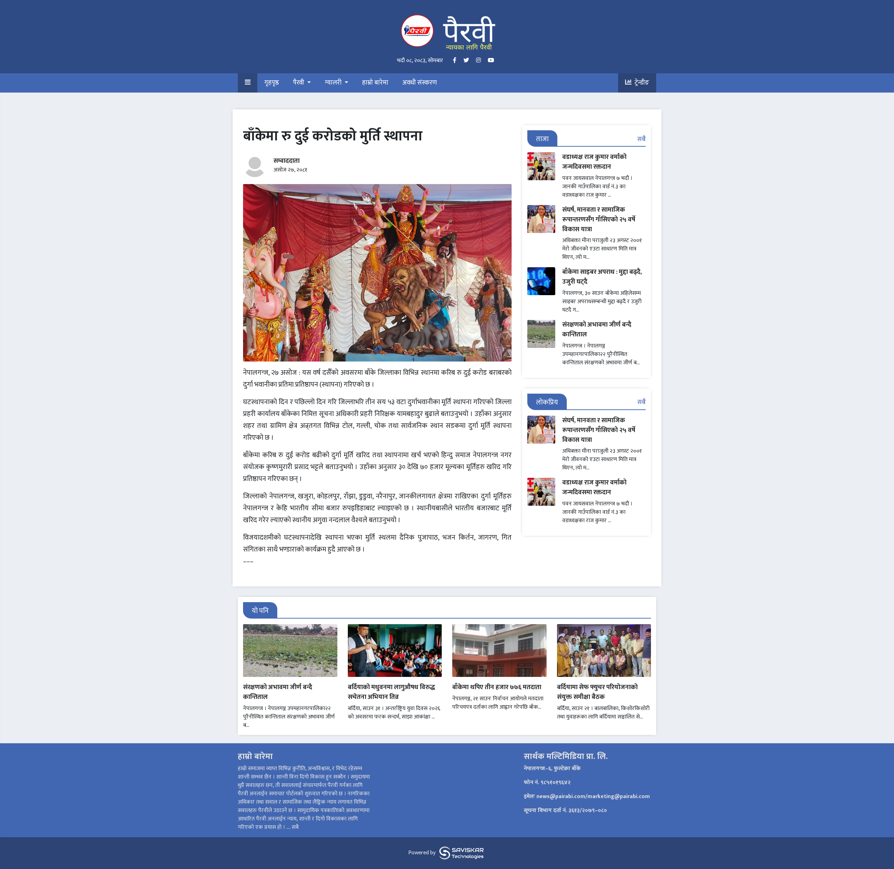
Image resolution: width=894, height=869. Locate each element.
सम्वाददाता (286, 160)
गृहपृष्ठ (271, 83)
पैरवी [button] (299, 83)
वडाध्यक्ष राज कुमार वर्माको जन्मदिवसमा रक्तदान (594, 162)
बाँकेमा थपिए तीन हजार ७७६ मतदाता (496, 687)
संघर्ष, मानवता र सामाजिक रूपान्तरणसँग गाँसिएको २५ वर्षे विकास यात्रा (598, 219)
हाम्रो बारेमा (375, 83)
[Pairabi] (447, 31)
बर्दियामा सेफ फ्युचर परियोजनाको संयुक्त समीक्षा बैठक (597, 692)
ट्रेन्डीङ (640, 83)
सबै (641, 139)
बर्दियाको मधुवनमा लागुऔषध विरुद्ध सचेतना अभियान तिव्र (391, 692)
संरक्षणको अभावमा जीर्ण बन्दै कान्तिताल (596, 329)
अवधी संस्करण (419, 83)
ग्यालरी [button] (334, 83)
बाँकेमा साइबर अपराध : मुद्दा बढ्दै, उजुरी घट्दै (602, 276)
